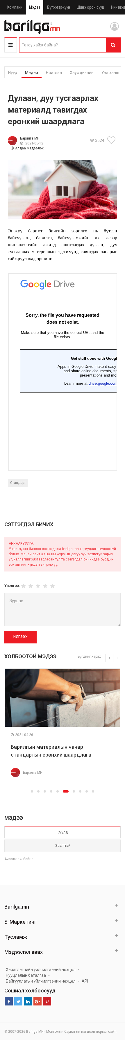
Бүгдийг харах (89, 656)
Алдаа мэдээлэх (29, 148)
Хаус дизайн (82, 72)
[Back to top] (109, 1006)
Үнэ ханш (110, 72)
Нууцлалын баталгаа (26, 975)
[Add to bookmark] (112, 140)
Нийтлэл (54, 72)
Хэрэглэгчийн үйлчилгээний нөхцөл (41, 969)
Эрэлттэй (62, 846)
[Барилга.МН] (32, 27)
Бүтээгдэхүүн (58, 7)
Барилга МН (30, 138)
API (85, 981)
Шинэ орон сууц (90, 7)
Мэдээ (34, 7)
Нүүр (12, 72)
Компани (14, 7)
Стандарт (18, 483)
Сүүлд (63, 832)
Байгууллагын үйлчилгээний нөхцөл (41, 981)
